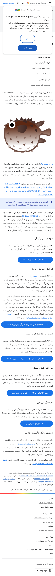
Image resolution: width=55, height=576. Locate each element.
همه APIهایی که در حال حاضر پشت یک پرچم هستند (27, 358)
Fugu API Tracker (30, 216)
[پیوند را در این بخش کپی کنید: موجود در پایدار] (32, 238)
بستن (28, 38)
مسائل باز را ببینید (47, 507)
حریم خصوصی (41, 564)
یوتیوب (50, 545)
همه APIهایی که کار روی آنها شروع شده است (30, 393)
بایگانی (50, 526)
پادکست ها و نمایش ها (46, 530)
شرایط (51, 564)
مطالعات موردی (48, 522)
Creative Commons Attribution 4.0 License (36, 476)
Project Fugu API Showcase (27, 205)
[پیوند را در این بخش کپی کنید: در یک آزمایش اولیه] (28, 268)
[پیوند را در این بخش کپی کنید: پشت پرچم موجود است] (23, 333)
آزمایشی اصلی (32, 276)
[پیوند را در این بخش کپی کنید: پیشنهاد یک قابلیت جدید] (22, 432)
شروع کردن (27, 48)
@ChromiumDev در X (44, 541)
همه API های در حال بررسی (37, 423)
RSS (51, 553)
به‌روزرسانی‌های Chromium (43, 518)
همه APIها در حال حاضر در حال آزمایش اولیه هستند (27, 324)
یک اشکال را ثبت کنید (46, 502)
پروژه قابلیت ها (47, 164)
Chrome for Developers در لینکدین (40, 549)
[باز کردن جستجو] (22, 3)
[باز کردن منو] (49, 3)
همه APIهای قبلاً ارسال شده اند (35, 259)
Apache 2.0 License (41, 479)
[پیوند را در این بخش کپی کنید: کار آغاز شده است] (30, 367)
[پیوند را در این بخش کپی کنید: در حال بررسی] (34, 402)
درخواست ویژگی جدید (26, 443)
